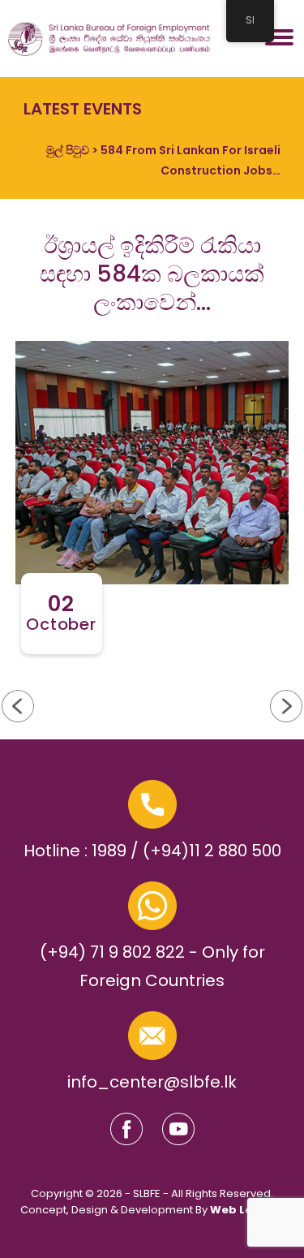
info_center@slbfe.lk (152, 1082)
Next (18, 706)
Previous (286, 706)
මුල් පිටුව (67, 150)
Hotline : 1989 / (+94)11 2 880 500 (152, 850)
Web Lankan (246, 1209)
